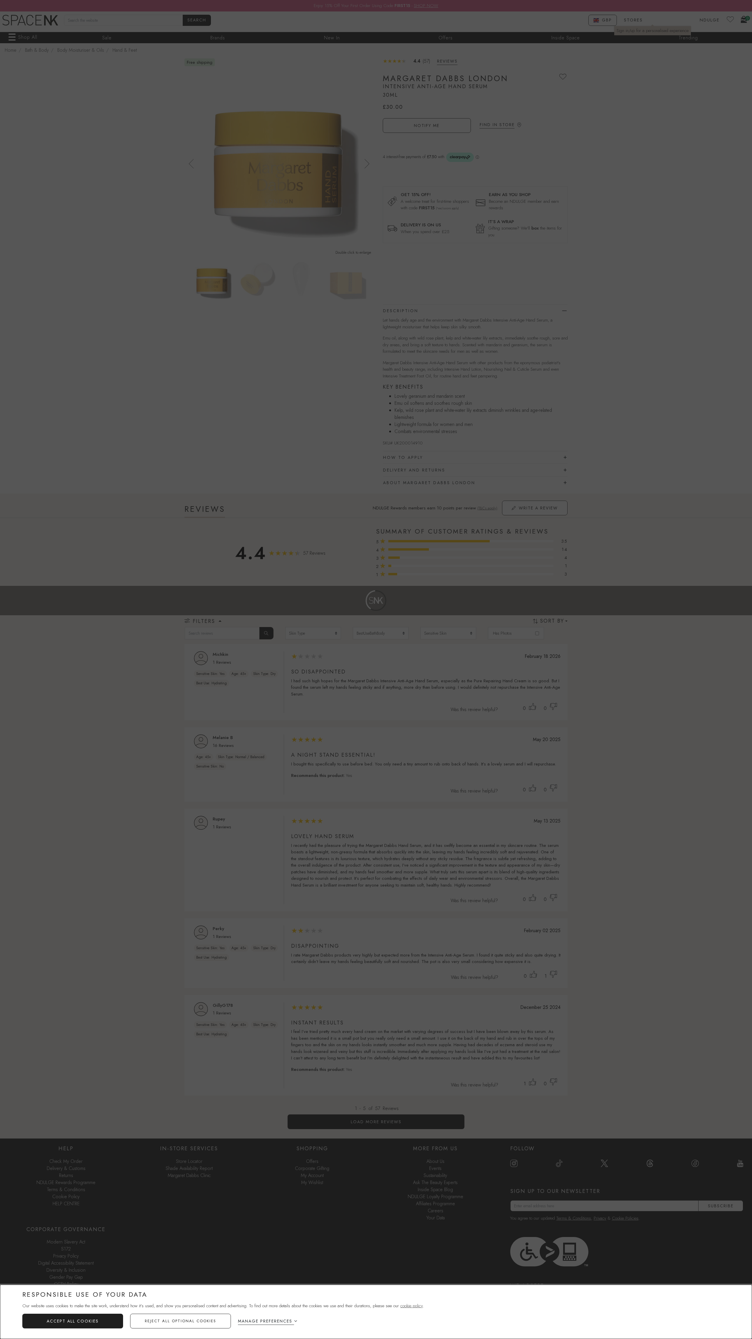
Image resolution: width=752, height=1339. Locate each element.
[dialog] (376, 1312)
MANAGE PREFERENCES (265, 1321)
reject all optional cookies (180, 1321)
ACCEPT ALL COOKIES (73, 1321)
